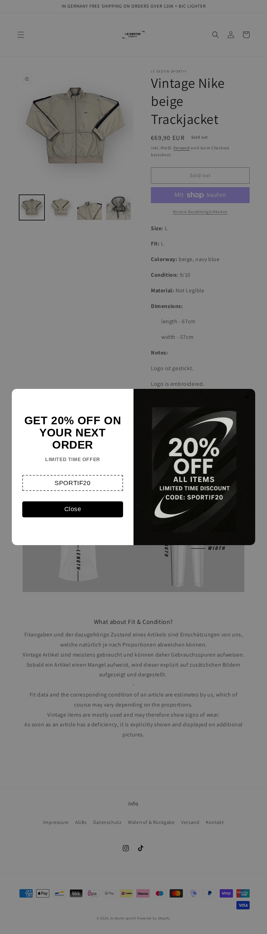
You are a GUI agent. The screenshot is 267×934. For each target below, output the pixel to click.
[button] (72, 483)
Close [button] (72, 509)
